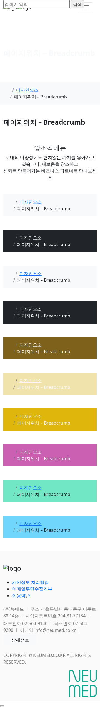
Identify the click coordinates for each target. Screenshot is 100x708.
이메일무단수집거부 (32, 589)
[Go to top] (2, 706)
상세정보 (20, 640)
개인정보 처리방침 (30, 582)
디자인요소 (27, 90)
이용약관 (21, 596)
